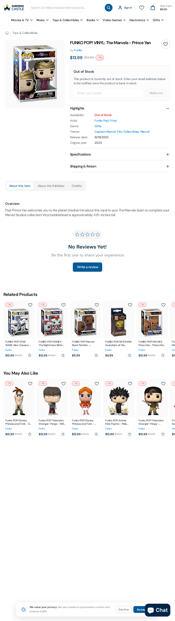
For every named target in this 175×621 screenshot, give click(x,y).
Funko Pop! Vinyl (106, 120)
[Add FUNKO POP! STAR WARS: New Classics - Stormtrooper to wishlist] (30, 305)
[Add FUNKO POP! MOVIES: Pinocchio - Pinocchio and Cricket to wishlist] (163, 305)
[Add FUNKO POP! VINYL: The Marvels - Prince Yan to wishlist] (165, 44)
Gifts (156, 20)
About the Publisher (51, 186)
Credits (77, 186)
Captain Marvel (105, 132)
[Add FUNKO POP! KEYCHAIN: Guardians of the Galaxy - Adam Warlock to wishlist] (130, 305)
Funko (78, 50)
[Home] (7, 33)
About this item (20, 186)
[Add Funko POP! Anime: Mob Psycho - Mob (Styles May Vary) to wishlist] (130, 383)
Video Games (112, 20)
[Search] (108, 8)
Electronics (137, 20)
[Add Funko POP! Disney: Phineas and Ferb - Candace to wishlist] (97, 383)
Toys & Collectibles (65, 20)
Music (40, 20)
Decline (123, 609)
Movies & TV (20, 20)
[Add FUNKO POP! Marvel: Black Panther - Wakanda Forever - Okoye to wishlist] (97, 305)
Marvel (144, 132)
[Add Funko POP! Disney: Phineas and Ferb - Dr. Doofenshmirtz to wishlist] (30, 383)
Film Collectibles (128, 132)
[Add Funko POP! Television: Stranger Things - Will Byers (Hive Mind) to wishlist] (63, 383)
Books (91, 20)
